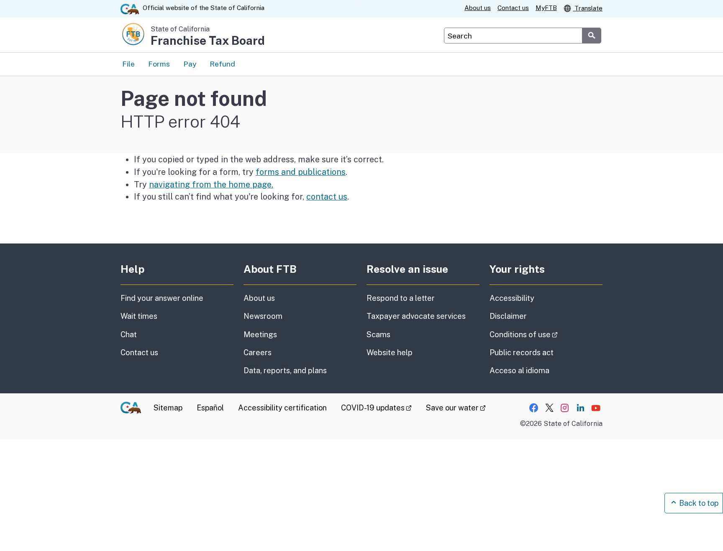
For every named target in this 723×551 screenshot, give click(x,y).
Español (210, 407)
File (128, 63)
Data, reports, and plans (285, 370)
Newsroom (263, 316)
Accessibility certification (282, 407)
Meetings (260, 334)
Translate (587, 8)
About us (477, 7)
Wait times (138, 316)
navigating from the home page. (211, 184)
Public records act (522, 352)
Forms (159, 63)
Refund (222, 63)
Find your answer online (161, 298)
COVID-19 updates (376, 407)
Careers (258, 352)
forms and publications (301, 172)
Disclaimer (508, 316)
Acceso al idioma (519, 370)
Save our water (456, 407)
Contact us (513, 7)
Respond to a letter (401, 298)
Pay (189, 63)
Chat (128, 334)
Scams (378, 334)
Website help (390, 352)
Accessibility (512, 298)
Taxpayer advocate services (416, 316)
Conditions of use (546, 334)
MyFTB (546, 7)
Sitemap (168, 407)
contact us (326, 196)
